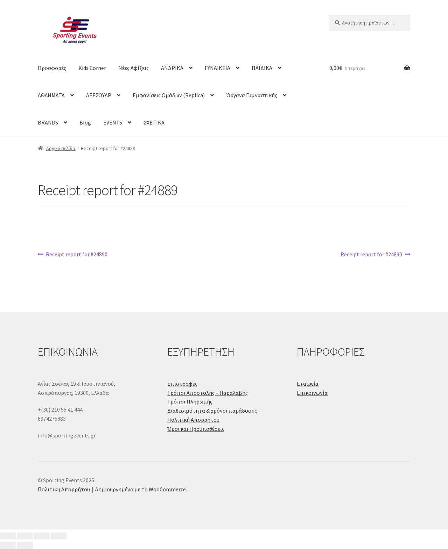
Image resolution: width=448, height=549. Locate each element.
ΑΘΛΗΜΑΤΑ (51, 95)
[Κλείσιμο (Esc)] (58, 536)
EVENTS (112, 122)
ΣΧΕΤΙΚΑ (154, 122)
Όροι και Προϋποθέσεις (195, 428)
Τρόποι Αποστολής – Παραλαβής (207, 392)
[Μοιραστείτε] (42, 536)
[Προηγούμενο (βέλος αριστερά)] (8, 545)
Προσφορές (52, 67)
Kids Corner (92, 67)
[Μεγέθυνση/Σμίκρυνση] (8, 536)
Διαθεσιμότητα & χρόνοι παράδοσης (212, 410)
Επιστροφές (182, 383)
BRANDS (48, 122)
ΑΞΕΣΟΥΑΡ (98, 95)
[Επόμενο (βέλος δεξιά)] (25, 545)
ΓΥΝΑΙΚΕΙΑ (217, 67)
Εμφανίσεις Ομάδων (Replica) (169, 95)
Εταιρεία (307, 383)
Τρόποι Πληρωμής (189, 401)
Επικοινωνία (312, 392)
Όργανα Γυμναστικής (251, 95)
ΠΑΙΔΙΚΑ (262, 67)
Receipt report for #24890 (76, 254)
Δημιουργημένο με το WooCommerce (140, 489)
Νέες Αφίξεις (133, 67)
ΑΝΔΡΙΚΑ (172, 67)
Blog (85, 122)
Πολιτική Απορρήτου (193, 419)
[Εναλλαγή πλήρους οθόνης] (25, 536)
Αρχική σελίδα (61, 148)
